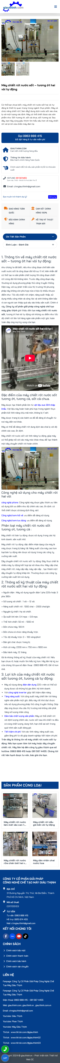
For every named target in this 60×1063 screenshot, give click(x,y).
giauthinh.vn (28, 1005)
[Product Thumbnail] (50, 25)
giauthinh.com (14, 1005)
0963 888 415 (21, 1000)
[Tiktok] (25, 936)
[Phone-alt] (5, 1049)
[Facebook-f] (6, 936)
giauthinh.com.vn (43, 1005)
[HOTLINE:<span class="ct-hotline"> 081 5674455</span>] (4, 178)
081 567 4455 (36, 1000)
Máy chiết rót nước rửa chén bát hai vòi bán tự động (15, 863)
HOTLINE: (17, 178)
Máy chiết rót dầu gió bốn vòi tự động (44, 823)
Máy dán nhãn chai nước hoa (44, 862)
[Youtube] (19, 936)
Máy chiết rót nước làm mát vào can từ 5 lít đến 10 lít (15, 825)
